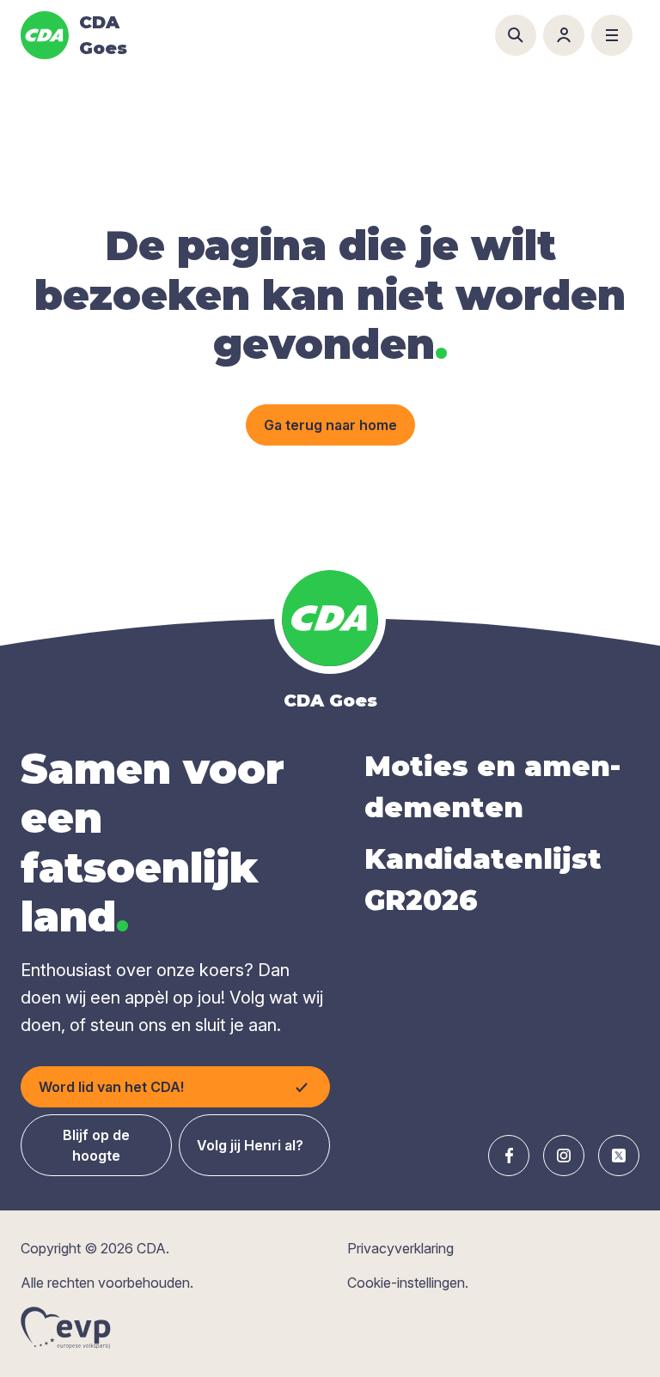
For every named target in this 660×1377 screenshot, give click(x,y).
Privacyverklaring (400, 1248)
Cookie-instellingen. (407, 1282)
